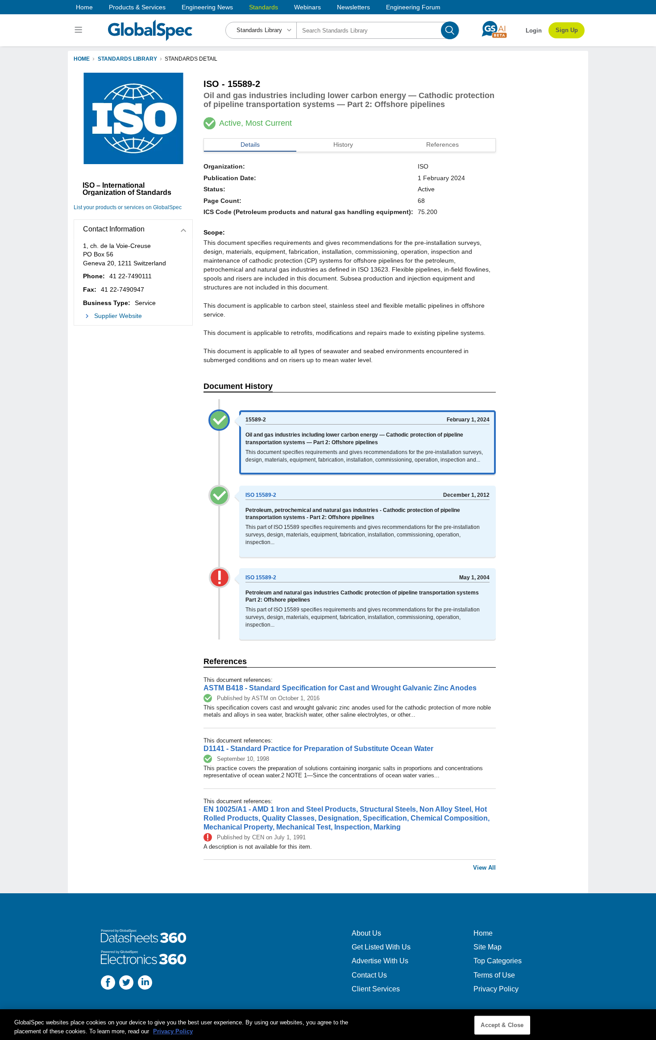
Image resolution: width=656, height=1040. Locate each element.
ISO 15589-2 (260, 495)
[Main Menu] (80, 30)
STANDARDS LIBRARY (127, 59)
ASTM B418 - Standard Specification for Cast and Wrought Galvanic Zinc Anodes (340, 688)
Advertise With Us (380, 961)
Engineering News (207, 7)
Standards (263, 7)
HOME (82, 59)
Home (84, 7)
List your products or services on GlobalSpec (128, 207)
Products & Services (137, 7)
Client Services (376, 989)
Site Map (487, 947)
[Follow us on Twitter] (126, 983)
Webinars (307, 7)
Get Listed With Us (381, 947)
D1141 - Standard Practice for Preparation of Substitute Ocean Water (318, 748)
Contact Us (369, 975)
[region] (328, 1024)
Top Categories (497, 961)
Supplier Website (118, 315)
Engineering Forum (413, 7)
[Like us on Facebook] (108, 983)
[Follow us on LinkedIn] (145, 983)
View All (484, 867)
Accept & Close (502, 1025)
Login (534, 30)
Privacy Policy (496, 989)
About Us (366, 933)
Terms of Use (494, 975)
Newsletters (353, 7)
